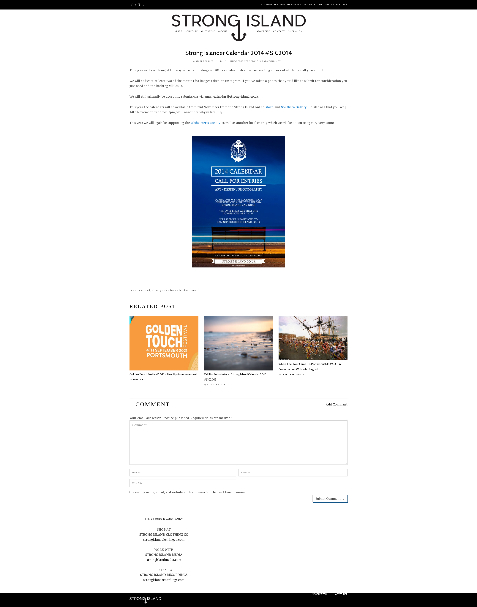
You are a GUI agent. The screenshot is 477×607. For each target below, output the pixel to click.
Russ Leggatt (140, 379)
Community (274, 61)
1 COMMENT (149, 404)
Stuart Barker (205, 61)
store (269, 107)
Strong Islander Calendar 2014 (174, 290)
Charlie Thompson (293, 374)
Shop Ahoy (295, 31)
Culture (192, 31)
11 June (222, 61)
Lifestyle (208, 31)
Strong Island (258, 61)
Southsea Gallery (294, 107)
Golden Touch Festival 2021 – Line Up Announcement (163, 374)
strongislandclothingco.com (164, 539)
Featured (144, 290)
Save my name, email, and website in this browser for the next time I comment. (191, 492)
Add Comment (337, 404)
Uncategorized (239, 61)
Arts (179, 31)
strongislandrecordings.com (164, 580)
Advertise (263, 31)
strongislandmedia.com (163, 559)
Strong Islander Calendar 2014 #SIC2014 (238, 52)
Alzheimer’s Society (205, 123)
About (223, 31)
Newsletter (319, 594)
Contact (279, 31)
